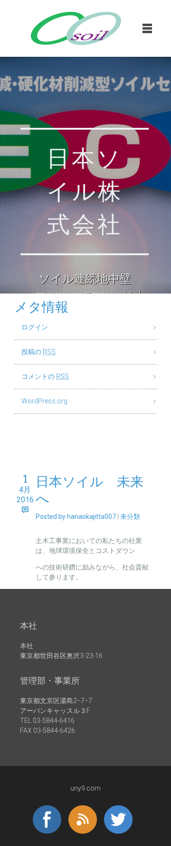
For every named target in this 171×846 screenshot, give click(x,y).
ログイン (34, 327)
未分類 (130, 516)
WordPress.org (44, 401)
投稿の (38, 352)
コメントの (45, 376)
